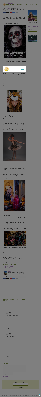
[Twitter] (4, 276)
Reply (4, 309)
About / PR (8, 0)
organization (8, 8)
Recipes (33, 4)
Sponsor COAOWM (19, 4)
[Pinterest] (6, 276)
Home (3, 0)
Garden (24, 4)
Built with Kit (33, 32)
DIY (36, 4)
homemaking (6, 8)
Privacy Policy (12, 0)
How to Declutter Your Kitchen (9, 267)
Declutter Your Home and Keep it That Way (11, 268)
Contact (5, 0)
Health (27, 4)
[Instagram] (5, 276)
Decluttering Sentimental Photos (10, 266)
